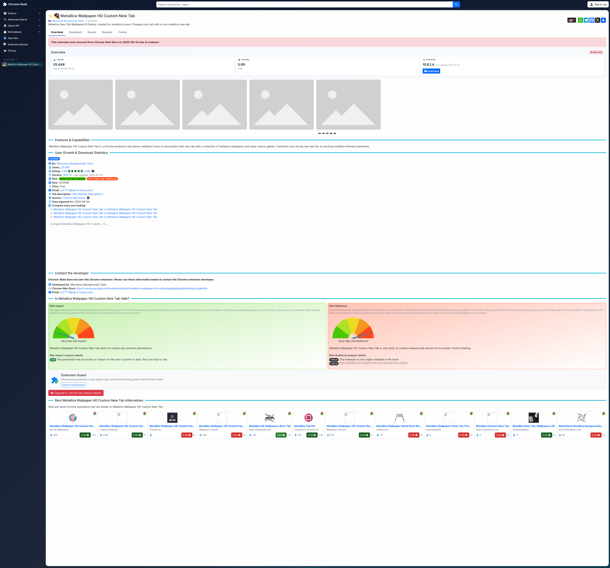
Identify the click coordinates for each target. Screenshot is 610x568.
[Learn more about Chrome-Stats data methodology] (88, 197)
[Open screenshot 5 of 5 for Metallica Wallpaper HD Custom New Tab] (348, 105)
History (12, 59)
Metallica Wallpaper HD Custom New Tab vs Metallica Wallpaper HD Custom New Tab (105, 209)
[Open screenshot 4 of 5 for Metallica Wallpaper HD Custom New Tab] (281, 105)
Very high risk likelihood (102, 178)
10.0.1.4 (67, 175)
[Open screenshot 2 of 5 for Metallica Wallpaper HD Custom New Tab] (147, 105)
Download (75, 32)
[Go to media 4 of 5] (331, 133)
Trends (122, 32)
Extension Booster (18, 44)
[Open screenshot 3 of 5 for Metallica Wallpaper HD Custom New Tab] (214, 105)
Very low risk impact (72, 178)
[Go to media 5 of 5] (335, 133)
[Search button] (456, 4)
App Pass (13, 38)
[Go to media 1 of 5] (320, 133)
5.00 (76, 171)
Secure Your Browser (73, 384)
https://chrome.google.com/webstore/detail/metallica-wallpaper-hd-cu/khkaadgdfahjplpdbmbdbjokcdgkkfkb (141, 288)
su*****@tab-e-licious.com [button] (76, 190)
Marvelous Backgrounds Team (68, 20)
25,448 (65, 167)
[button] (598, 4)
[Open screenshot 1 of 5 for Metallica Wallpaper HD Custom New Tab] (80, 105)
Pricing (12, 50)
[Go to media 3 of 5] (327, 133)
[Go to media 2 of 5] (323, 133)
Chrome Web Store (73, 197)
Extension (93, 20)
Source (92, 32)
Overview (57, 32)
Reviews (107, 32)
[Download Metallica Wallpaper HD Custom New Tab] (512, 65)
